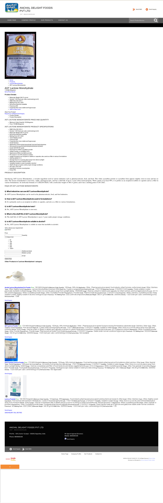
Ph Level (12, 154)
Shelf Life (12, 165)
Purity (11, 170)
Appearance (13, 153)
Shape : (52, 293)
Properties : (106, 331)
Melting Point (13, 136)
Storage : (48, 291)
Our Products (47, 20)
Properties (13, 141)
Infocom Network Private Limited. (148, 460)
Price (11, 124)
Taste (11, 138)
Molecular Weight (15, 132)
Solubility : (103, 327)
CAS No (12, 158)
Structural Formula (15, 146)
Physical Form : (71, 293)
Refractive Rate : (12, 296)
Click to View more (15, 109)
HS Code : (96, 289)
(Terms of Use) (152, 458)
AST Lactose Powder (11, 326)
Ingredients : (42, 289)
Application (13, 144)
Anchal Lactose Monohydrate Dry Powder (18, 287)
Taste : (14, 289)
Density (12, 131)
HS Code (12, 166)
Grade (11, 148)
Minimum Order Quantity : (58, 287)
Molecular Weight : (96, 294)
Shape (11, 151)
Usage (11, 156)
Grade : (87, 293)
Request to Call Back (11, 113)
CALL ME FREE (17, 412)
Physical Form (14, 149)
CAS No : (76, 291)
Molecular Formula (15, 161)
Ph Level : (118, 329)
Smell (11, 143)
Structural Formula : (107, 293)
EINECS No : (114, 294)
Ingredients (13, 168)
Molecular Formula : (115, 289)
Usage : (115, 291)
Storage (12, 160)
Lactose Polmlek (10, 399)
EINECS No (13, 129)
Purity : (73, 287)
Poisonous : (52, 294)
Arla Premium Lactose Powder (14, 362)
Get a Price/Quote (10, 92)
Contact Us (63, 20)
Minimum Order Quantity (17, 122)
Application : (110, 287)
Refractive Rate (14, 134)
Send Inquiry (21, 113)
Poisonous (13, 139)
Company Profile (29, 20)
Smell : (150, 287)
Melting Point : (71, 294)
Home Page (11, 20)
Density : (139, 294)
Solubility (12, 163)
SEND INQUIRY (9, 412)
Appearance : (27, 293)
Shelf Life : (74, 289)
